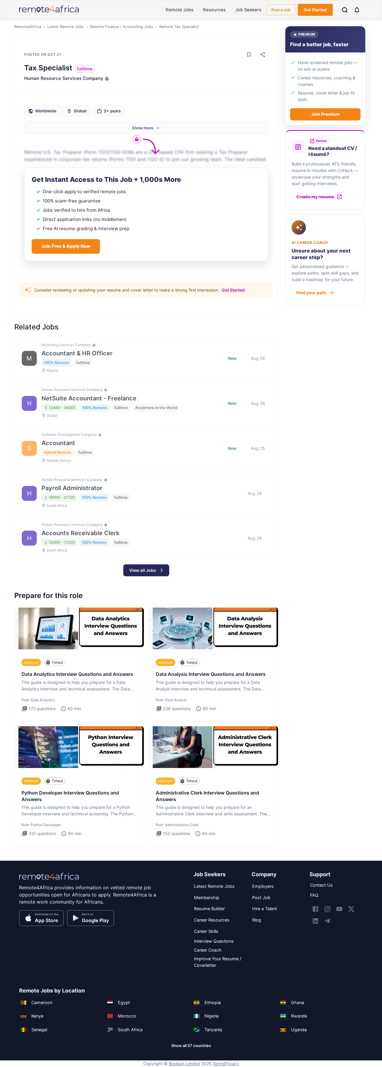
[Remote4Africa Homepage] (49, 13)
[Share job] (262, 54)
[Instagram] (327, 909)
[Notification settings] (357, 10)
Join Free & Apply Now (65, 246)
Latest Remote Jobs (65, 26)
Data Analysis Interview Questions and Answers (211, 674)
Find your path (311, 292)
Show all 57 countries (191, 1045)
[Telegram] (327, 921)
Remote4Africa (27, 26)
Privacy (231, 1063)
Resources (214, 10)
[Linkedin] (315, 921)
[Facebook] (315, 909)
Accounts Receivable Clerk (80, 533)
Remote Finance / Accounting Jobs (121, 26)
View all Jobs (142, 570)
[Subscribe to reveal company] (106, 78)
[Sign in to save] (249, 54)
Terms (218, 1063)
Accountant (58, 443)
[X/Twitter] (351, 909)
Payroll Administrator (71, 488)
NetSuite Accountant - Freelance (88, 398)
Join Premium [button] (325, 114)
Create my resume (315, 196)
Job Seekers (248, 10)
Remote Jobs (179, 10)
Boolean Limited (184, 1063)
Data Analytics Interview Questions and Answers (77, 674)
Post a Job (280, 9)
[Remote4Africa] (49, 880)
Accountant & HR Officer (77, 353)
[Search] (345, 10)
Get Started (315, 9)
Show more (142, 128)
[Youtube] (339, 909)
